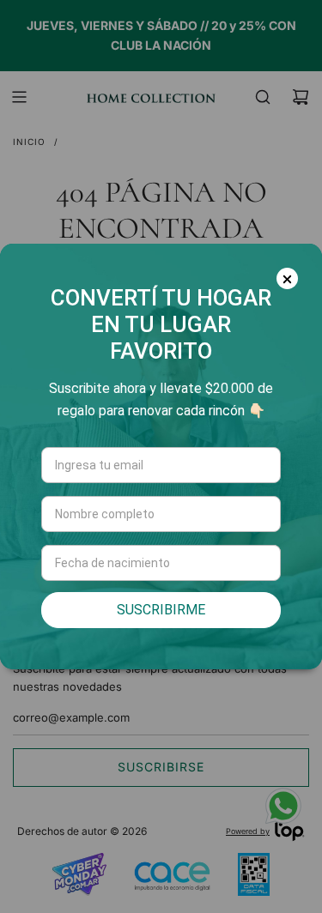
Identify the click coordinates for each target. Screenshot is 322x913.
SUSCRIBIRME (161, 610)
